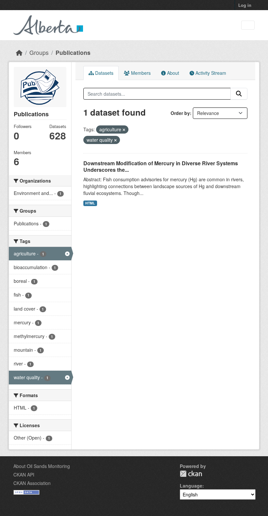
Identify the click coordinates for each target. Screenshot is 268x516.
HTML (90, 203)
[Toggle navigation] (248, 25)
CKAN (191, 473)
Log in (244, 5)
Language (191, 485)
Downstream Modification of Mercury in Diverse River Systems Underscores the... (160, 166)
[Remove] (124, 129)
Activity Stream (210, 73)
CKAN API (23, 474)
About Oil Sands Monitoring (41, 466)
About (172, 73)
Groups (39, 52)
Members (140, 73)
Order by (180, 113)
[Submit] (238, 94)
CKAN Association (32, 483)
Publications (73, 52)
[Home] (19, 52)
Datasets (103, 73)
